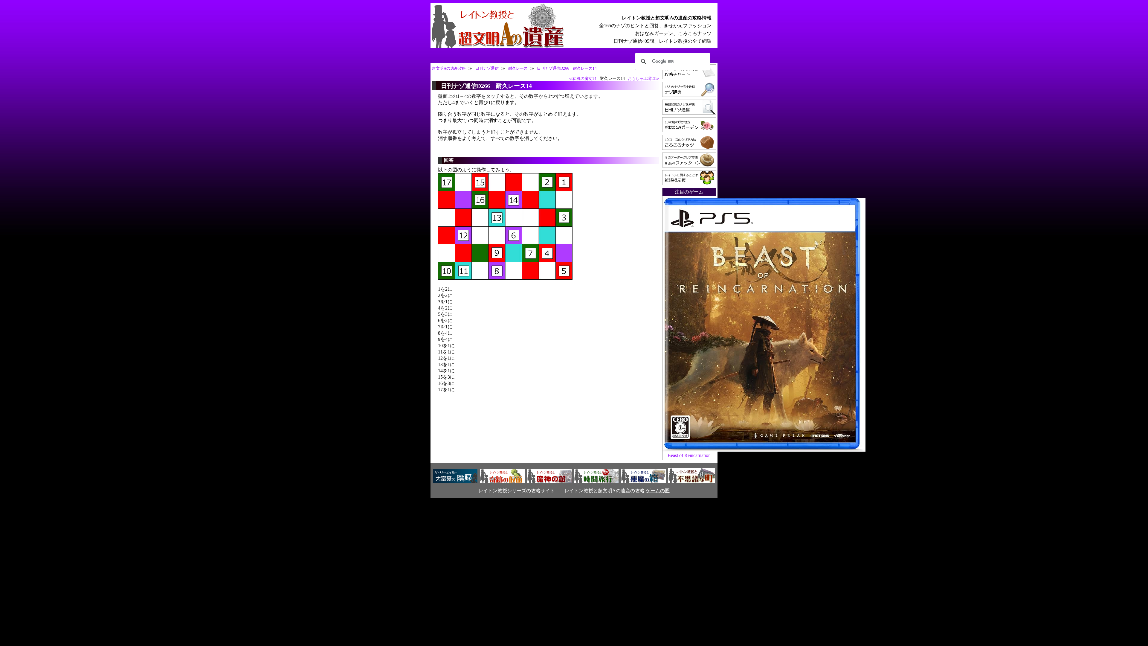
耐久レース (518, 68)
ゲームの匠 (658, 490)
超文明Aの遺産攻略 (449, 68)
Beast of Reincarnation (689, 455)
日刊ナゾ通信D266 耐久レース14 (567, 68)
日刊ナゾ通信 (487, 68)
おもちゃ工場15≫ (643, 79)
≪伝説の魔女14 (582, 79)
